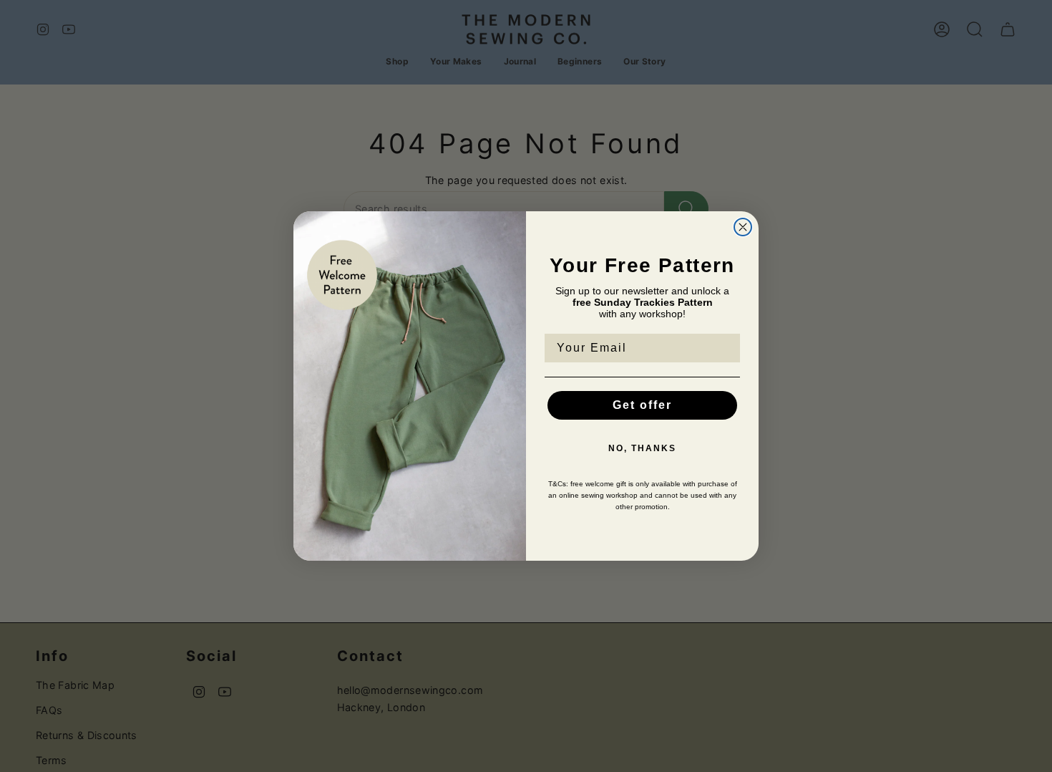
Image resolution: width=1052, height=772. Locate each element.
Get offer (642, 405)
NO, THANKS (642, 448)
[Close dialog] (742, 227)
